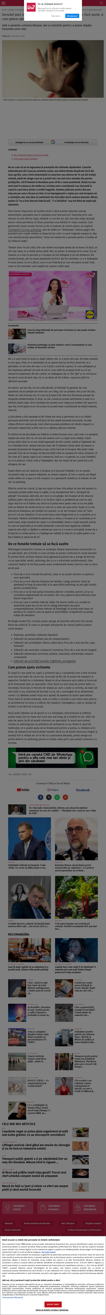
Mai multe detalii (48, 1252)
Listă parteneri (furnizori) (12, 1297)
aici (85, 1265)
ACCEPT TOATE (53, 1304)
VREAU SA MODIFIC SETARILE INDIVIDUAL (52, 1310)
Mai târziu (55, 15)
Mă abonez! (72, 15)
